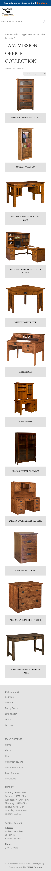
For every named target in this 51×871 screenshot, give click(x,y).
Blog (7, 756)
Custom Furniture (14, 767)
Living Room (11, 713)
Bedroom (9, 696)
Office (8, 719)
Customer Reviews (14, 761)
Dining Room (11, 708)
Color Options (12, 773)
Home (8, 34)
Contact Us (10, 778)
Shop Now (42, 3)
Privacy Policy (38, 863)
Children (9, 702)
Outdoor (9, 725)
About (8, 750)
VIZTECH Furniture (34, 867)
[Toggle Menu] (46, 12)
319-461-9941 (11, 847)
